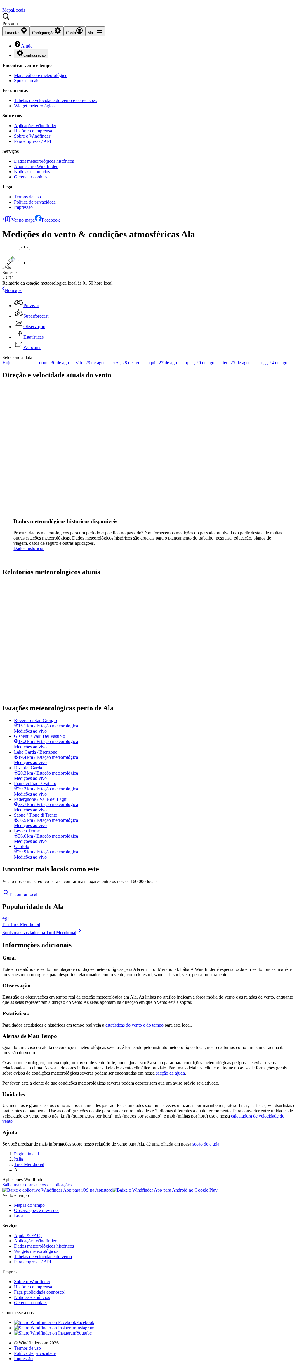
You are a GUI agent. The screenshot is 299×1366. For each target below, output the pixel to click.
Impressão (23, 207)
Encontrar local (23, 894)
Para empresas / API (32, 141)
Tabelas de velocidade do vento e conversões (55, 100)
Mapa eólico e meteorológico (40, 75)
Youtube (84, 1332)
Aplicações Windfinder (35, 125)
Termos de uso (27, 196)
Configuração (34, 55)
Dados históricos (28, 548)
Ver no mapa (23, 220)
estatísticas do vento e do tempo (134, 1024)
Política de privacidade (35, 201)
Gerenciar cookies (30, 176)
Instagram (85, 1327)
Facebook (51, 220)
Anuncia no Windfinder (36, 166)
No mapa (13, 290)
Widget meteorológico (34, 105)
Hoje (6, 362)
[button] (149, 19)
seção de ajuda (205, 1143)
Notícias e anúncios (32, 171)
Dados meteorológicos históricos (44, 161)
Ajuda (26, 45)
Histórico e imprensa (33, 130)
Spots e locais (26, 80)
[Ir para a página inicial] (3, 4)
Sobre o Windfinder (32, 136)
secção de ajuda (170, 1073)
